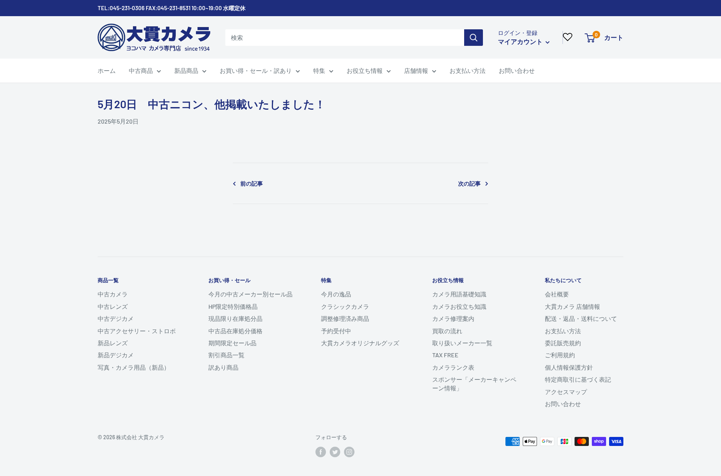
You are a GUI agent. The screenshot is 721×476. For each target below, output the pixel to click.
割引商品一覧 (226, 354)
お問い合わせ (517, 70)
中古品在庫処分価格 (235, 330)
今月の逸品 (336, 294)
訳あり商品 (223, 367)
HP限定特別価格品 (233, 306)
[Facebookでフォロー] (320, 452)
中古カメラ (113, 294)
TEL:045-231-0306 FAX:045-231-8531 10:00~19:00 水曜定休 (172, 8)
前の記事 (251, 183)
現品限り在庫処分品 (235, 318)
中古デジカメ (116, 318)
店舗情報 (416, 70)
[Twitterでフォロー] (335, 452)
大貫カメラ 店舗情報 (572, 306)
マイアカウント (521, 41)
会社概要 (557, 294)
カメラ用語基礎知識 (459, 294)
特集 (319, 70)
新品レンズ (113, 342)
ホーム (107, 70)
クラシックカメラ (345, 306)
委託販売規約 (563, 342)
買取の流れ (447, 330)
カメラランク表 (453, 367)
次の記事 (469, 183)
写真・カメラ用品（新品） (134, 367)
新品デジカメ (116, 354)
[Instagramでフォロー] (349, 452)
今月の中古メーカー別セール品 (250, 294)
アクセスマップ (566, 391)
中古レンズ (113, 306)
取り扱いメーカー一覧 (462, 342)
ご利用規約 (560, 354)
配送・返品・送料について (581, 318)
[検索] (473, 37)
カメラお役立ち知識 (459, 306)
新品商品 (186, 70)
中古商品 (141, 70)
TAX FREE (445, 354)
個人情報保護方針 (569, 367)
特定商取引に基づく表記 (578, 379)
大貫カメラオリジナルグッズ (360, 342)
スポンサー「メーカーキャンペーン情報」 (474, 383)
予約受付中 (336, 330)
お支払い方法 (467, 70)
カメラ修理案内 (453, 318)
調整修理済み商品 (345, 318)
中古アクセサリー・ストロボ (137, 330)
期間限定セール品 (232, 342)
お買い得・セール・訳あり (256, 70)
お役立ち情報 (365, 70)
